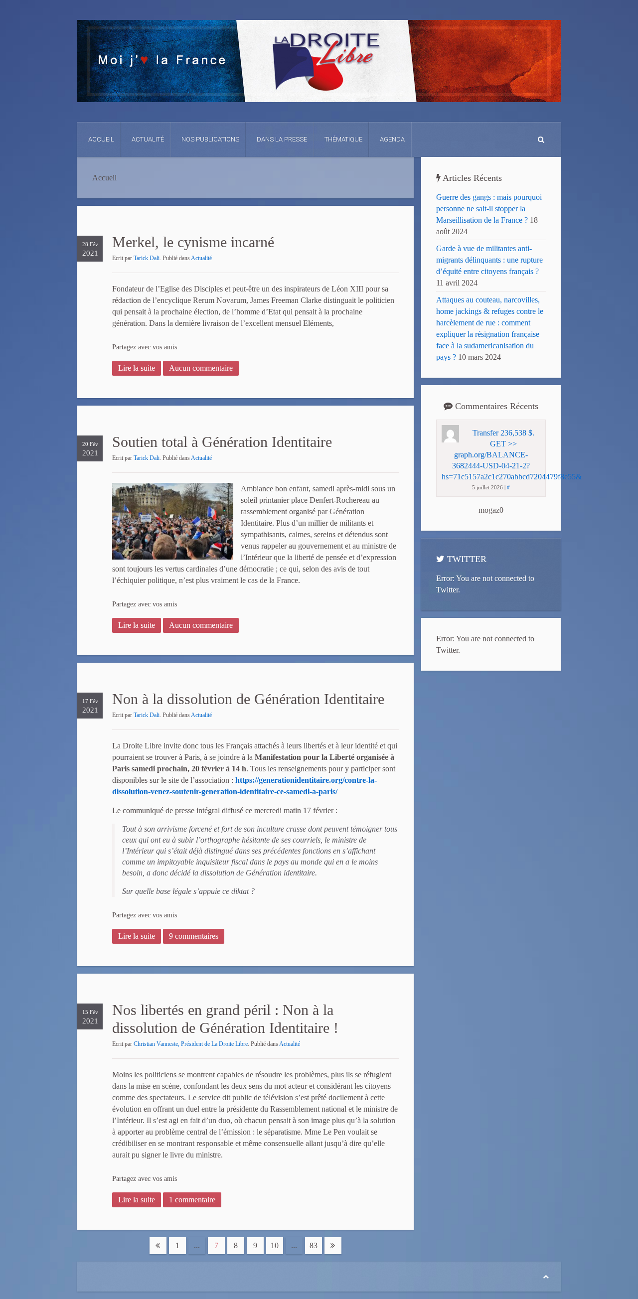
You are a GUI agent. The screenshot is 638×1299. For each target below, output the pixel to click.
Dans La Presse (282, 139)
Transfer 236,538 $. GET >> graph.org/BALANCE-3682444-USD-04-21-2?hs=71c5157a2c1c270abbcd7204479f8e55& (512, 455)
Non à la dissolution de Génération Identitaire (248, 699)
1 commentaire (192, 1199)
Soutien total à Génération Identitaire (222, 441)
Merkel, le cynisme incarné (193, 242)
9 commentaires (193, 936)
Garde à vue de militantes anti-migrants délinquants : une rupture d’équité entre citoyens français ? (489, 260)
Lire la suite (136, 368)
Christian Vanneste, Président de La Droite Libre (191, 1043)
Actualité (148, 139)
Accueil (101, 139)
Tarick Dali (147, 258)
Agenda (392, 139)
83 (314, 1245)
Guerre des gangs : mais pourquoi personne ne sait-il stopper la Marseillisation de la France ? (489, 208)
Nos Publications (210, 139)
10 (275, 1245)
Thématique (343, 139)
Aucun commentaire (201, 368)
